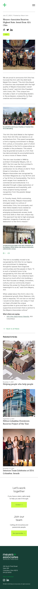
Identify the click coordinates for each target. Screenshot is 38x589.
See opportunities (18, 533)
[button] (4, 253)
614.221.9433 (7, 572)
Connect (18, 504)
